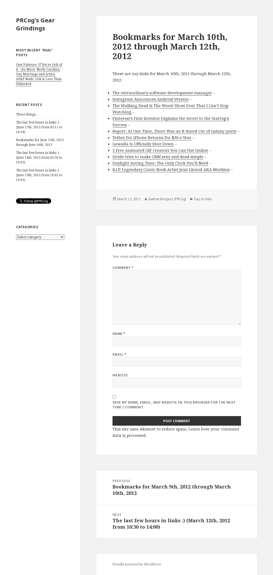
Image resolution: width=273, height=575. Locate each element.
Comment (123, 267)
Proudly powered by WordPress (137, 564)
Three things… (27, 114)
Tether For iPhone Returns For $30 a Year (152, 137)
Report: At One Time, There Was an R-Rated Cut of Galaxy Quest (174, 131)
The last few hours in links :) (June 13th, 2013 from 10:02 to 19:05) (39, 175)
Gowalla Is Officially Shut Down (143, 143)
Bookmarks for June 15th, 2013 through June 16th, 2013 (40, 142)
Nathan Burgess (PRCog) (167, 199)
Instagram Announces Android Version (151, 99)
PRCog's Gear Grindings (35, 24)
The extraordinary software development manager (162, 92)
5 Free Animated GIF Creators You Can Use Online (160, 150)
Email (119, 354)
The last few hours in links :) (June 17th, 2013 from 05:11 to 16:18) (39, 127)
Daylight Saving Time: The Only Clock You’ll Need (160, 163)
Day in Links (203, 199)
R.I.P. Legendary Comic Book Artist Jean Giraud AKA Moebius (171, 169)
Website (120, 375)
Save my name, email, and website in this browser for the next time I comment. (174, 404)
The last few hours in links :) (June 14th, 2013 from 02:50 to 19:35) (39, 157)
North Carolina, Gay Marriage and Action (38, 71)
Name (119, 333)
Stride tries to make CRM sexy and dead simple (158, 156)
